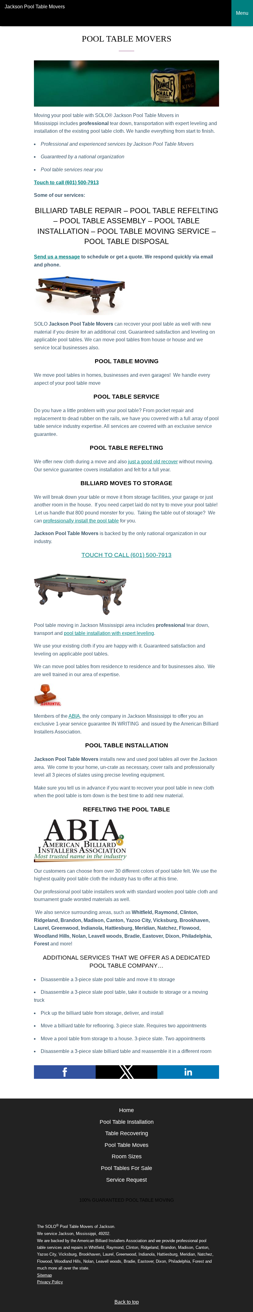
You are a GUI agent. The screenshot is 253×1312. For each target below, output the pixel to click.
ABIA (74, 716)
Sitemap (44, 1275)
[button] (65, 1072)
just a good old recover (153, 461)
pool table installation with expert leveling (109, 633)
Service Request (126, 1180)
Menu (242, 13)
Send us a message (57, 256)
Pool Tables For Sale (126, 1168)
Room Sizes (127, 1156)
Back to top (126, 1302)
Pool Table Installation (127, 1122)
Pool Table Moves (126, 1145)
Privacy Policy (50, 1282)
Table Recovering (126, 1133)
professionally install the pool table (81, 520)
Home (126, 1110)
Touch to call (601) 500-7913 (126, 555)
